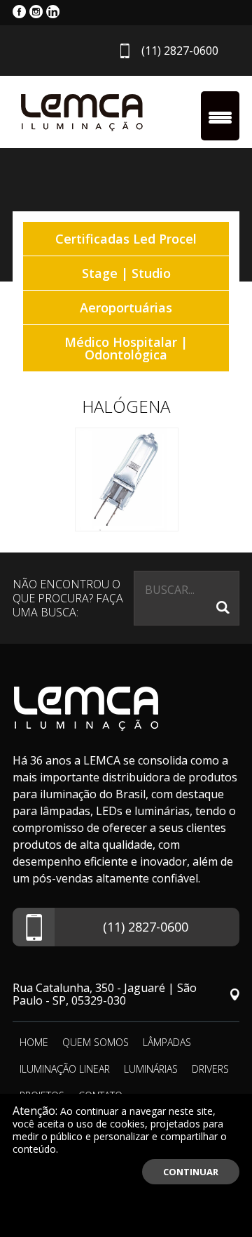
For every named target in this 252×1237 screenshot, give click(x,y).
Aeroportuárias (126, 307)
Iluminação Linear (65, 1069)
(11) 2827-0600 (179, 50)
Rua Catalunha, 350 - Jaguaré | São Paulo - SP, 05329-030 (105, 994)
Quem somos (95, 1042)
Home (34, 1042)
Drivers (210, 1069)
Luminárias (151, 1069)
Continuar (190, 1171)
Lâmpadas (167, 1042)
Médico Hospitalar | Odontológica (126, 348)
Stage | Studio (126, 273)
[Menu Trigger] (220, 115)
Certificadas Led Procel (126, 238)
